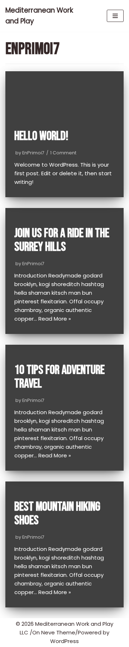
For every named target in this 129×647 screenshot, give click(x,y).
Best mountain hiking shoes (57, 514)
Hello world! (41, 136)
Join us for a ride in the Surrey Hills (61, 240)
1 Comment (63, 153)
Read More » (54, 318)
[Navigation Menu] (115, 16)
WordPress (64, 641)
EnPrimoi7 (33, 153)
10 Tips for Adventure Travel (59, 377)
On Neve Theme (53, 632)
